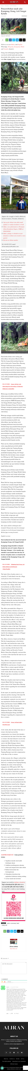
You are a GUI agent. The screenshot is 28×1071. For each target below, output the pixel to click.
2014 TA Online (13, 5)
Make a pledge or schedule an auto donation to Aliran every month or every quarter (14, 236)
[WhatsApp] (6, 40)
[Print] (24, 40)
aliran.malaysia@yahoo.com (17, 1044)
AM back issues (14, 1064)
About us (6, 1058)
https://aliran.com (13, 948)
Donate (17, 1058)
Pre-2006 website (6, 1061)
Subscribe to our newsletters (19, 1061)
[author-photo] (13, 944)
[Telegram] (17, 40)
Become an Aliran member (10, 240)
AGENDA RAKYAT (7, 855)
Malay (13, 44)
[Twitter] (13, 40)
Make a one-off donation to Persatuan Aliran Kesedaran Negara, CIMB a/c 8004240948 (13, 229)
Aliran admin (13, 946)
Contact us (12, 1058)
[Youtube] (21, 1052)
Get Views (24, 15)
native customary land (13, 923)
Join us (22, 1058)
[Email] (20, 40)
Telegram (10, 47)
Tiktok (22, 47)
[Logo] (14, 1032)
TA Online (7, 5)
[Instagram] (10, 1052)
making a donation (19, 882)
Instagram (17, 47)
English (20, 44)
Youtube (6, 49)
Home (2, 5)
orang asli (4, 925)
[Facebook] (10, 40)
